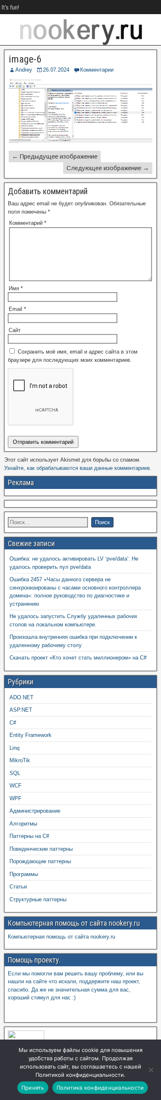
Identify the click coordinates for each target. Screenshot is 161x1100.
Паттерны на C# (29, 836)
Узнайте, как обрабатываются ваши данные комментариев (77, 468)
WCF (15, 785)
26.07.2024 (56, 70)
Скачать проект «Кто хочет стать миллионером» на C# (78, 658)
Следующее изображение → (107, 167)
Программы (23, 874)
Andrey (23, 70)
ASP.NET (20, 710)
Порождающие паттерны (40, 861)
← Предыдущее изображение (54, 156)
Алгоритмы (23, 824)
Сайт (15, 330)
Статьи (18, 886)
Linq (14, 748)
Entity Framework (30, 735)
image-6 (25, 59)
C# (12, 723)
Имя (16, 288)
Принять (32, 1087)
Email (17, 309)
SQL (14, 773)
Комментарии (97, 70)
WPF (15, 798)
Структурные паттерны (37, 899)
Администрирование (34, 811)
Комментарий (27, 223)
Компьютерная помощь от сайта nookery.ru (61, 937)
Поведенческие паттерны (41, 849)
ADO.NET (21, 697)
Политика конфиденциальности (100, 1087)
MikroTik (19, 760)
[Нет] (151, 1070)
